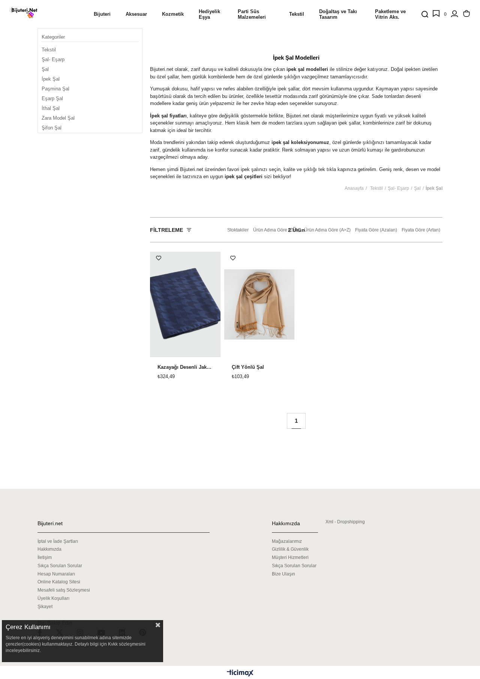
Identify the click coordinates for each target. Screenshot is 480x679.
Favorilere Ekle (158, 258)
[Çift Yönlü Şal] (259, 304)
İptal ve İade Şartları (58, 541)
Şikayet (45, 606)
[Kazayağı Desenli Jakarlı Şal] (185, 304)
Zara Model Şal (58, 118)
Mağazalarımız (287, 541)
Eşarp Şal (52, 98)
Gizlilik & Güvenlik (290, 549)
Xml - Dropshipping (345, 521)
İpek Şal (51, 79)
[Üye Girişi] (454, 14)
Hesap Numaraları (56, 574)
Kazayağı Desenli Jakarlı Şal (185, 367)
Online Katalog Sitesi (59, 581)
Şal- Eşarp (53, 59)
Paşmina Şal (55, 89)
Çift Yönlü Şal (248, 367)
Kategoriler (53, 37)
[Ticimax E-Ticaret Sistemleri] (240, 673)
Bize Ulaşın (283, 574)
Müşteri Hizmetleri (290, 557)
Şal (45, 69)
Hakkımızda (50, 549)
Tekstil (49, 50)
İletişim (45, 557)
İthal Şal (51, 108)
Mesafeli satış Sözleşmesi (64, 590)
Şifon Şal (52, 128)
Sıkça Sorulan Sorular (60, 565)
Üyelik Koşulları (53, 598)
